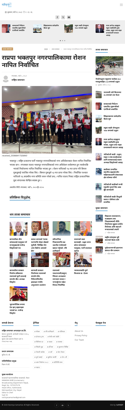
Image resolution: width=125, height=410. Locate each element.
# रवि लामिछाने (49, 331)
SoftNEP (119, 405)
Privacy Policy (81, 335)
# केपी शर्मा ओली (53, 336)
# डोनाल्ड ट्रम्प (39, 336)
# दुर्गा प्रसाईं (38, 357)
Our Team (79, 339)
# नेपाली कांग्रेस (39, 352)
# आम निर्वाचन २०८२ (41, 362)
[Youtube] (69, 17)
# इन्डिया (50, 347)
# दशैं (50, 352)
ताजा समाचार (55, 49)
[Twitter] (63, 17)
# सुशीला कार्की (51, 357)
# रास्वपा (59, 342)
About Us (79, 331)
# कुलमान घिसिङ (62, 347)
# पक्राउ (37, 367)
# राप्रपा (49, 342)
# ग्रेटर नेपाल (60, 352)
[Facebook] (57, 17)
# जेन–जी (63, 357)
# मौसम (37, 331)
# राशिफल (61, 331)
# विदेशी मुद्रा (38, 347)
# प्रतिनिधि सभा (57, 362)
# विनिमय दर (38, 342)
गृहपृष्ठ (46, 49)
